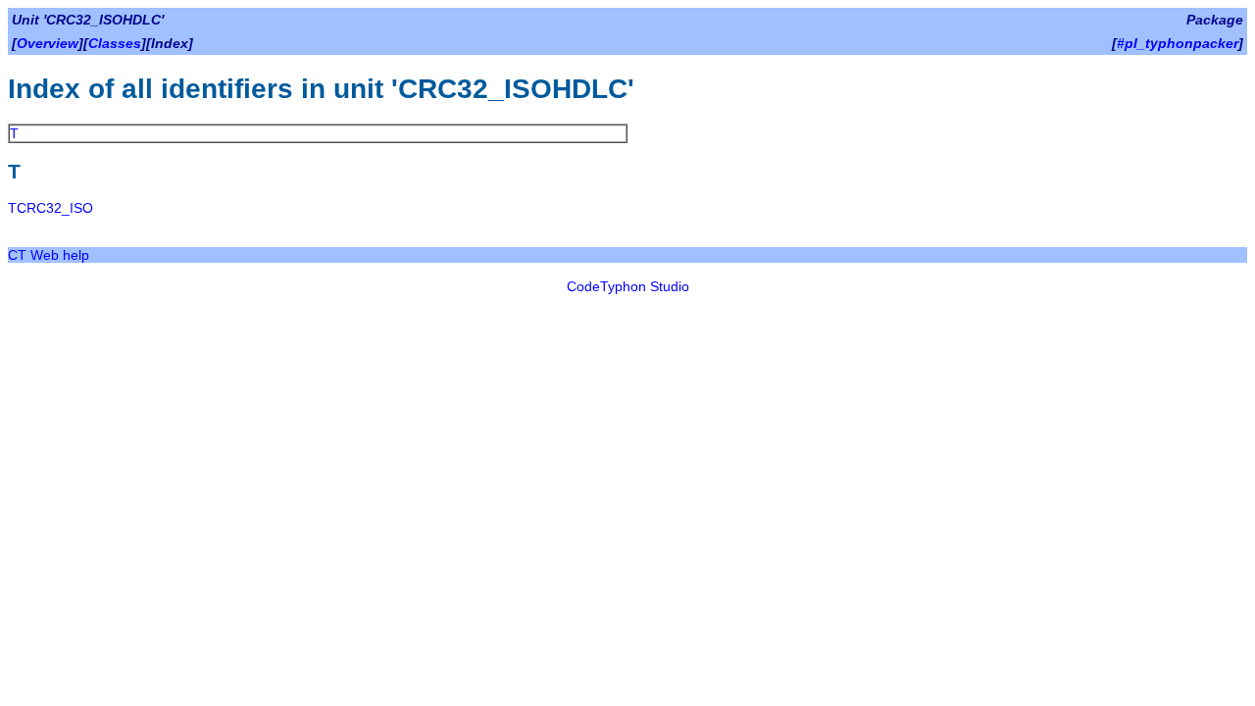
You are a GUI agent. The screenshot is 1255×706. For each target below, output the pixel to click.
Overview (47, 43)
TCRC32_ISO (50, 208)
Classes (114, 43)
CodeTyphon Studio (628, 286)
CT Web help (48, 255)
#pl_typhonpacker (1177, 43)
